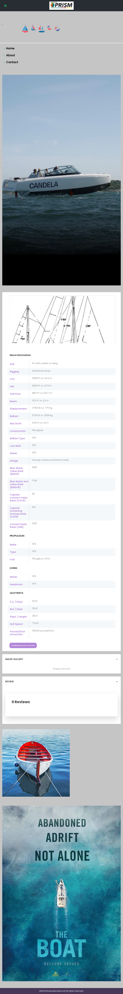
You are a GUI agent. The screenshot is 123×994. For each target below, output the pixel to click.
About (10, 55)
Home (10, 48)
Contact (12, 62)
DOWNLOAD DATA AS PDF (23, 645)
